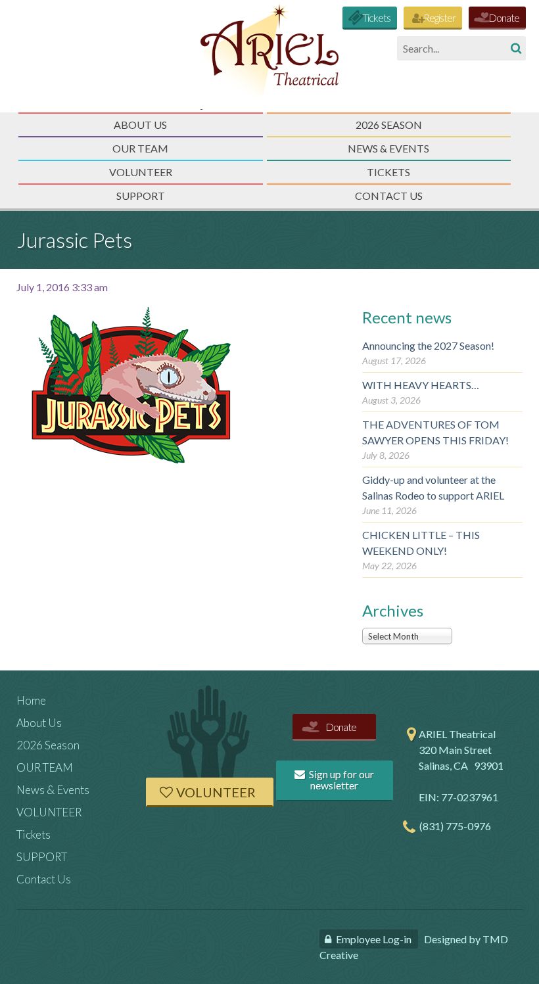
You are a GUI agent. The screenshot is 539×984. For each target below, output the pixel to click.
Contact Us (389, 195)
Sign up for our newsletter (340, 780)
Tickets (376, 17)
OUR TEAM (140, 148)
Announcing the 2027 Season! (428, 345)
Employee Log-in (373, 939)
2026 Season (389, 124)
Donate (503, 17)
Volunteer (216, 792)
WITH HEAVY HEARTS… (420, 385)
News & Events (388, 148)
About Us (140, 124)
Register (439, 17)
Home (31, 700)
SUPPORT (140, 195)
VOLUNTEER (140, 172)
